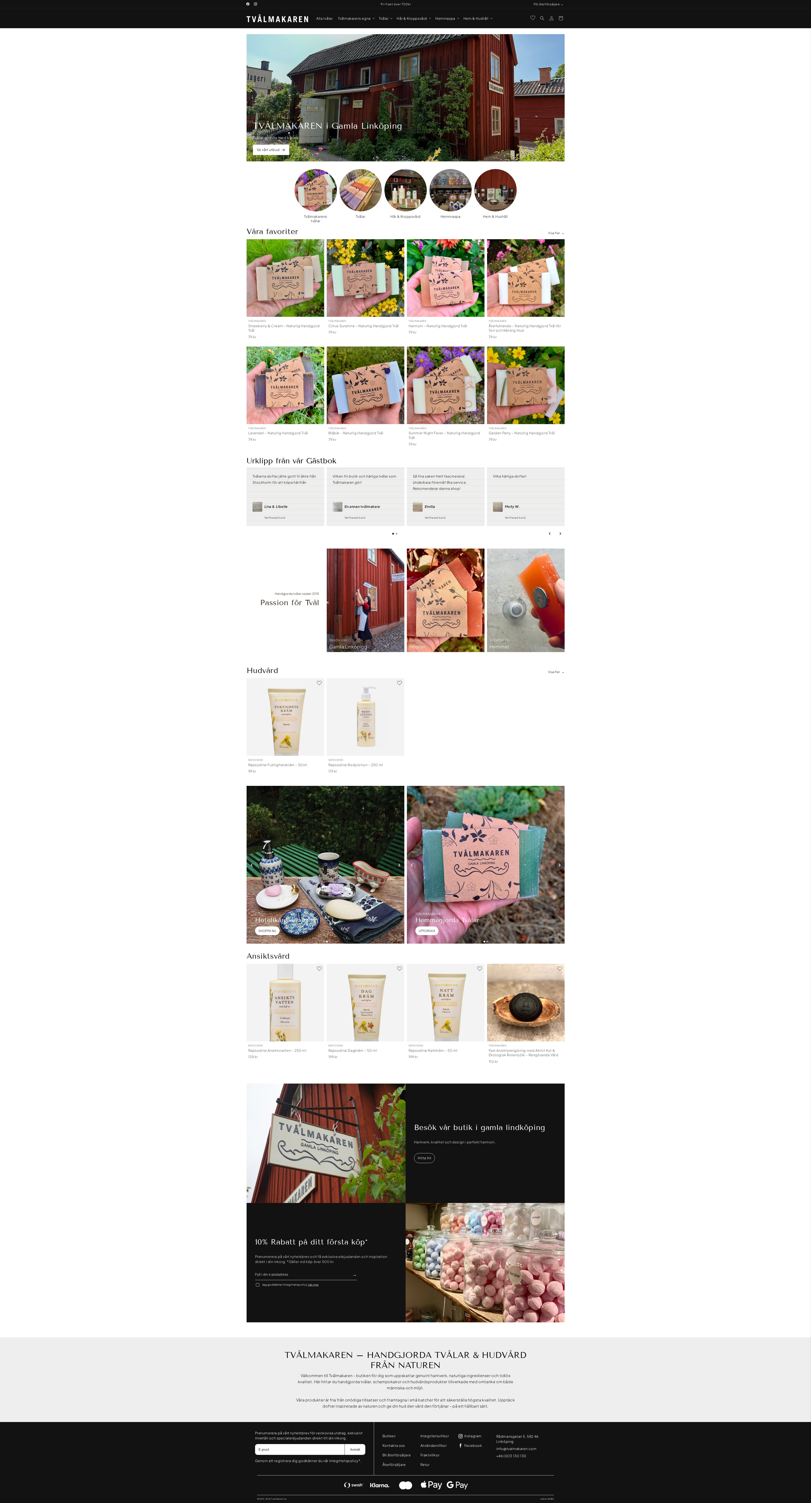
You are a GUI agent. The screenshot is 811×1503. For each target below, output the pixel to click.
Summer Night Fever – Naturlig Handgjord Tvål (444, 435)
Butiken (389, 1436)
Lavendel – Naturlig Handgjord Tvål (278, 433)
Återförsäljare (394, 1464)
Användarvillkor (433, 1445)
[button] (355, 18)
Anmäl (355, 1449)
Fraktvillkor (430, 1455)
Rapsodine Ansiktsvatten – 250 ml (277, 1050)
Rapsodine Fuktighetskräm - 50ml (277, 765)
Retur (425, 1464)
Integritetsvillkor (434, 1436)
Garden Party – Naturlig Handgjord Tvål (522, 433)
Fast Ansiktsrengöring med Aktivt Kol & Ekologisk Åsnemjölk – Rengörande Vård (523, 1052)
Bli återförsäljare (396, 1455)
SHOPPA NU (267, 931)
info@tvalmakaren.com (516, 1448)
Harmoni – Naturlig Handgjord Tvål (438, 325)
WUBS (551, 1499)
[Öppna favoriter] (533, 18)
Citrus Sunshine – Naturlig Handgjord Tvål (363, 325)
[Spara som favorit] (319, 244)
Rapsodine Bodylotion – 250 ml (355, 765)
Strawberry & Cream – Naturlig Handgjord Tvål (284, 327)
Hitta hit (424, 1158)
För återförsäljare (547, 4)
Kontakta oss (393, 1445)
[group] (316, 196)
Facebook (473, 1445)
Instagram (473, 1436)
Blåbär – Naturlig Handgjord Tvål (356, 433)
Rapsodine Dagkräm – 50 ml (352, 1050)
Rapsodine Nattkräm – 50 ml (433, 1050)
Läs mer (313, 1284)
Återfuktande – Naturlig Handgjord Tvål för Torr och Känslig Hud (525, 327)
